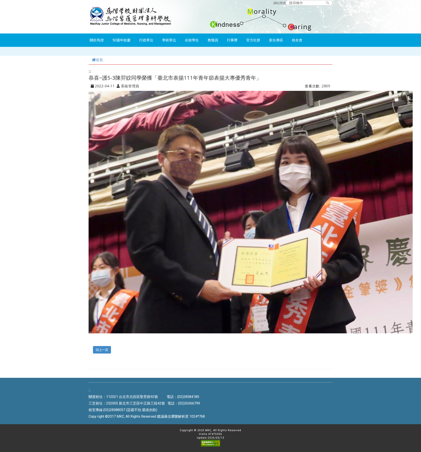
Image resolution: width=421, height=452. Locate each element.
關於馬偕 (97, 40)
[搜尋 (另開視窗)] (329, 3)
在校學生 (192, 40)
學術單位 (169, 40)
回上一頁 (102, 350)
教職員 (213, 40)
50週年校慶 (121, 40)
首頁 (99, 60)
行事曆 (232, 40)
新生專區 (276, 40)
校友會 (297, 40)
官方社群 (253, 40)
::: (90, 71)
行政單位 (146, 40)
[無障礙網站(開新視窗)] (210, 445)
